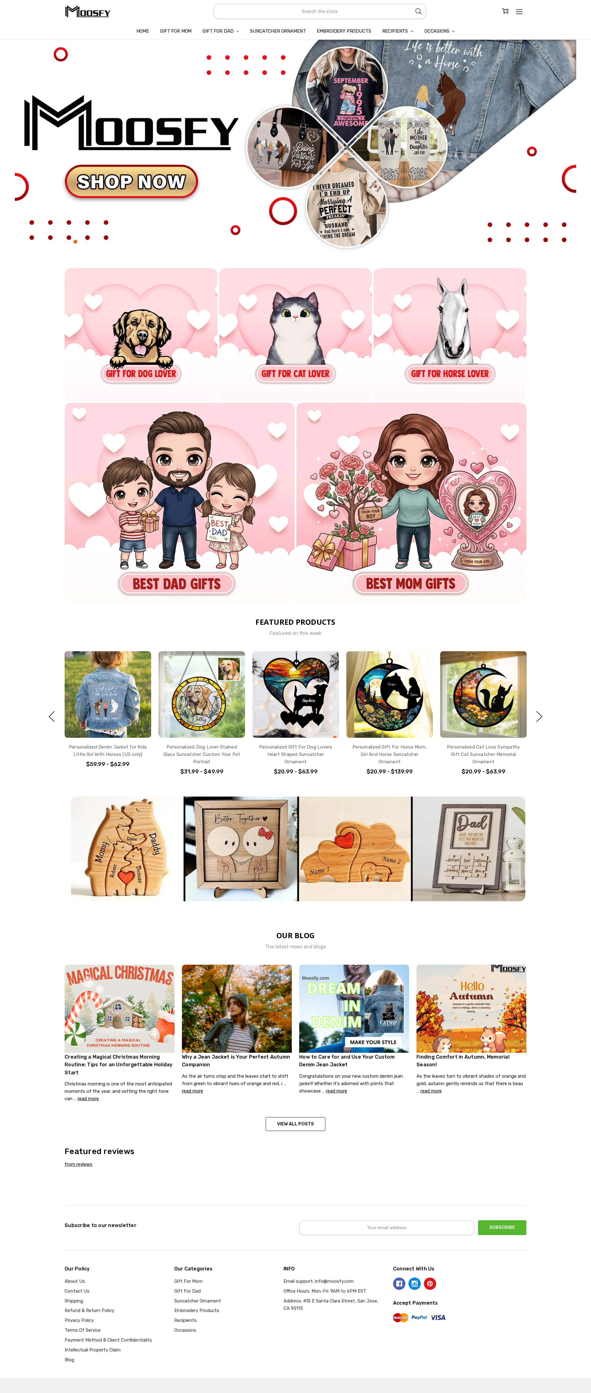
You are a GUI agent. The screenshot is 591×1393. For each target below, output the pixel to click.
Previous (52, 716)
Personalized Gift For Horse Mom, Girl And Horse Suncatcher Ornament (296, 754)
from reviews (78, 1164)
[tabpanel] (295, 146)
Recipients (395, 31)
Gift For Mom (175, 31)
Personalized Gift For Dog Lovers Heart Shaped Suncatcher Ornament (202, 754)
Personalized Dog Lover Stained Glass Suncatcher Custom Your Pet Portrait (108, 754)
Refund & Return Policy (89, 1310)
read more (88, 1098)
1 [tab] (75, 242)
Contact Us (77, 1291)
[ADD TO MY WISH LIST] (140, 663)
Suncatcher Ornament (278, 31)
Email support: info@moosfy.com (318, 1281)
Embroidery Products (344, 31)
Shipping (74, 1301)
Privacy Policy (79, 1320)
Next (539, 716)
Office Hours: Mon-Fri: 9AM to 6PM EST (324, 1291)
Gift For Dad (219, 31)
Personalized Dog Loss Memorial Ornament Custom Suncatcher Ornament (483, 754)
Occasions (437, 31)
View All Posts (295, 1124)
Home (142, 31)
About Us (75, 1281)
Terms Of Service (83, 1330)
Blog (69, 1360)
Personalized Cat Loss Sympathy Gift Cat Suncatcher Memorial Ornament (389, 754)
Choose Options (108, 724)
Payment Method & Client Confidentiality (108, 1340)
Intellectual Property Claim (93, 1350)
